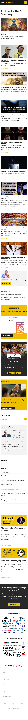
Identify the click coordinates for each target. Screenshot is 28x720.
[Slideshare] (21, 666)
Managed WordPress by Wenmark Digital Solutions (14, 713)
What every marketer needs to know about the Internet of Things (13, 257)
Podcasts (5, 676)
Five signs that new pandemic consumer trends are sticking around (13, 60)
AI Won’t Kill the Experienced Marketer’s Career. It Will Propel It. (14, 33)
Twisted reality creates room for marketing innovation (11, 142)
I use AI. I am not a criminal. (8, 484)
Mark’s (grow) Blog (7, 696)
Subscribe (5, 688)
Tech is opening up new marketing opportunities (13, 171)
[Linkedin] (14, 666)
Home (4, 672)
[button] (25, 2)
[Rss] (24, 666)
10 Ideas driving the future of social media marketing (11, 197)
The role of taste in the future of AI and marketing (12, 480)
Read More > (4, 41)
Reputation (5, 684)
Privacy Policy (5, 691)
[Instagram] (16, 666)
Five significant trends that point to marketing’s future (13, 115)
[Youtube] (19, 666)
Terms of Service (6, 679)
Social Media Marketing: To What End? (10, 489)
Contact (4, 699)
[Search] (25, 419)
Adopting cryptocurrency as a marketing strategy (13, 87)
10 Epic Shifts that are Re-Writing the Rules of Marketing (12, 228)
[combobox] (12, 419)
